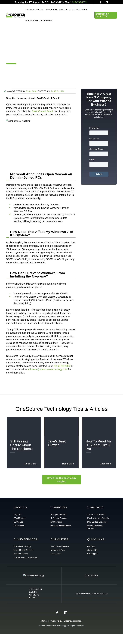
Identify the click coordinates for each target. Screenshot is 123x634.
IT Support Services (58, 518)
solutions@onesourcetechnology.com (47, 369)
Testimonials (19, 526)
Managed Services (58, 514)
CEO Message (20, 518)
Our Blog (91, 546)
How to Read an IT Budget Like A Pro (98, 445)
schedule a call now (102, 15)
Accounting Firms (57, 550)
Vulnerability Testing (96, 514)
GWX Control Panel (42, 111)
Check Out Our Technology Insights (61, 480)
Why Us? (17, 514)
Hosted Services (21, 554)
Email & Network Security (98, 518)
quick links (95, 539)
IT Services (51, 10)
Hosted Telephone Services (25, 557)
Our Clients (31, 21)
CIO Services (56, 522)
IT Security (65, 10)
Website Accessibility (73, 621)
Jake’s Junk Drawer (57, 443)
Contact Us (92, 550)
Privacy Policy (56, 621)
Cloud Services (80, 10)
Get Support (46, 21)
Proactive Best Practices (60, 526)
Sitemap (44, 621)
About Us (30, 10)
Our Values (18, 522)
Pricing (40, 10)
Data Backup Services (96, 522)
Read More (30, 464)
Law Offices (55, 554)
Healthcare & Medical (59, 546)
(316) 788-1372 (79, 2)
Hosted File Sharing (22, 546)
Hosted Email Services (23, 550)
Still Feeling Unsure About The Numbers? (21, 445)
